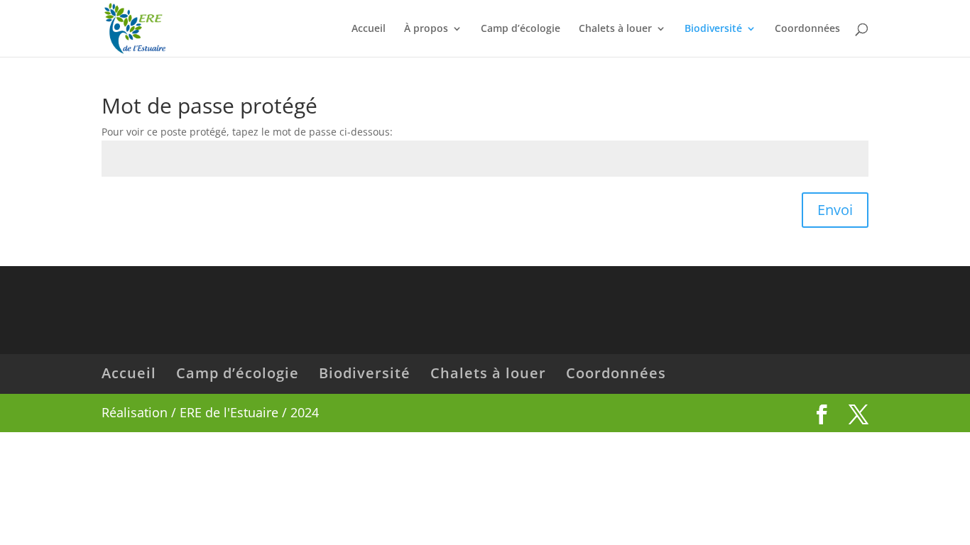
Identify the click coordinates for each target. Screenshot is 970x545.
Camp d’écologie (520, 29)
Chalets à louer (615, 29)
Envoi (835, 209)
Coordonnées (807, 29)
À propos (426, 29)
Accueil (369, 29)
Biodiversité (713, 29)
